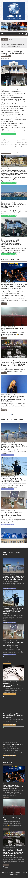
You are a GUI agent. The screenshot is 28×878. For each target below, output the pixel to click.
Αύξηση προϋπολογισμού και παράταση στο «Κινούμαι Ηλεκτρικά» (6, 141)
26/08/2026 (4, 442)
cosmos (11, 58)
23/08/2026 (4, 394)
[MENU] (26, 33)
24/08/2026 (4, 359)
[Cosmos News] (2, 33)
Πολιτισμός (4, 304)
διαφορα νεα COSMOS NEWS (9, 694)
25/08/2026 (4, 168)
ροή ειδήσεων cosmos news (7, 455)
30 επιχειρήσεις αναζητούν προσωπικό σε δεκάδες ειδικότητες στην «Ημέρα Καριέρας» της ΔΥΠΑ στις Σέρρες (21, 142)
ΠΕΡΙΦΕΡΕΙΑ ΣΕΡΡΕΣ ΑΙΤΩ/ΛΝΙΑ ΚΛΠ (8, 134)
